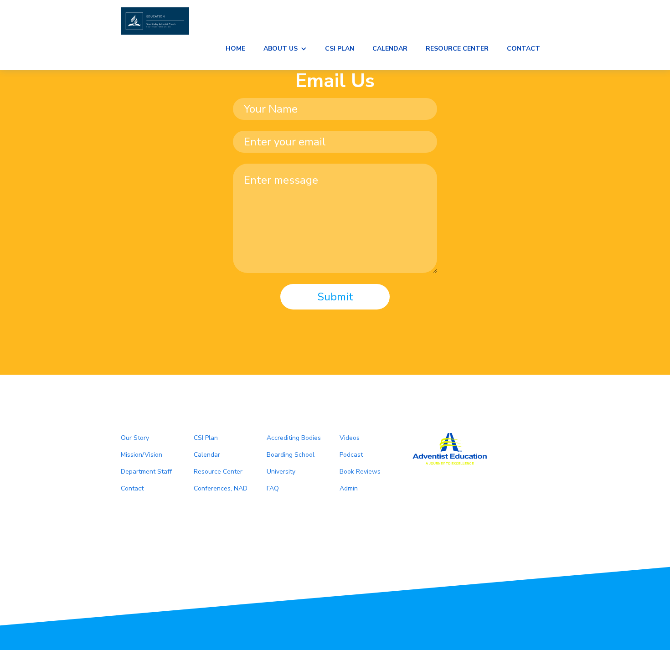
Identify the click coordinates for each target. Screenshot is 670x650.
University (281, 471)
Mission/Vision (141, 454)
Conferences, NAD (220, 488)
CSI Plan (339, 48)
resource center (457, 48)
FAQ (273, 488)
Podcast (351, 454)
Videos (350, 437)
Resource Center (218, 471)
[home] (335, 21)
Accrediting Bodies (294, 437)
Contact (132, 488)
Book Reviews (360, 471)
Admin (349, 488)
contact (523, 48)
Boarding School (290, 454)
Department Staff (146, 471)
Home (235, 48)
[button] (285, 48)
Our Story (135, 437)
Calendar (389, 48)
